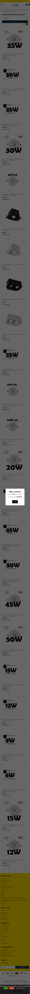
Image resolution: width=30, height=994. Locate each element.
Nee (12, 988)
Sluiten (15, 501)
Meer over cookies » (21, 988)
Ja (5, 988)
